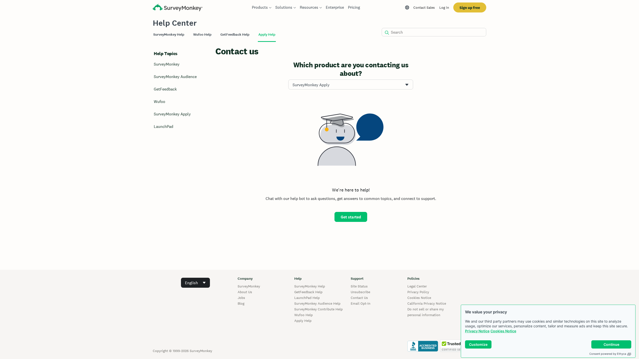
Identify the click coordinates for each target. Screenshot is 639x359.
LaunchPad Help (307, 297)
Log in (444, 7)
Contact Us (359, 297)
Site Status (359, 286)
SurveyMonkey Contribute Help (318, 309)
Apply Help (303, 320)
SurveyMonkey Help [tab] (168, 34)
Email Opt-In (360, 303)
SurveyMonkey (166, 64)
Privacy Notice (477, 331)
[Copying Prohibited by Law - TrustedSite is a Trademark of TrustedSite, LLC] (455, 351)
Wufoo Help (303, 315)
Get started (351, 217)
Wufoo (159, 101)
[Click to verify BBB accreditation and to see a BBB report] (422, 351)
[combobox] (350, 85)
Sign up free (470, 7)
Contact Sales (424, 7)
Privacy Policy (418, 292)
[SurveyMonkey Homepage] (178, 8)
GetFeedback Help (308, 292)
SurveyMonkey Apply (172, 114)
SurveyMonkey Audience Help (317, 303)
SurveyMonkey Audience (175, 76)
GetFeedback (165, 89)
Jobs (241, 297)
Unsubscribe (360, 292)
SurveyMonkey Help (309, 286)
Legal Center (417, 286)
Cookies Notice (503, 331)
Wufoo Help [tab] (202, 34)
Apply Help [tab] (266, 34)
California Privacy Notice (426, 303)
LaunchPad (163, 126)
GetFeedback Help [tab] (234, 34)
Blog (241, 303)
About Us (245, 292)
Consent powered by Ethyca (607, 354)
